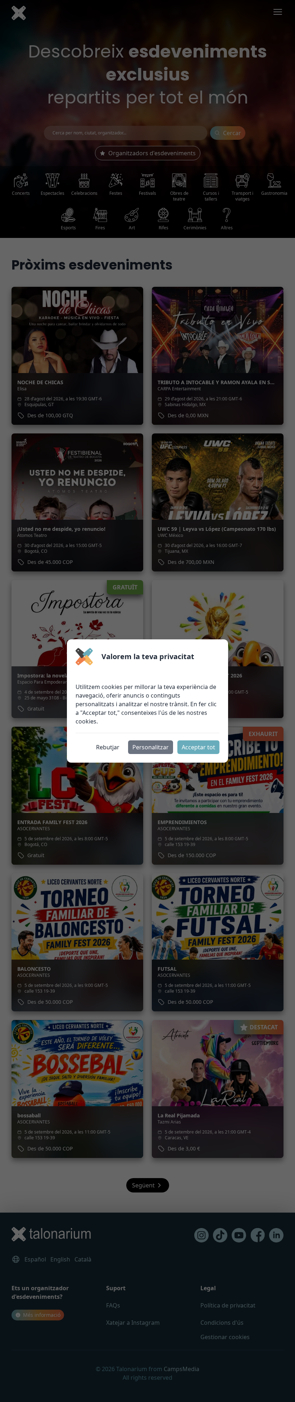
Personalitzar (150, 747)
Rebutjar (107, 747)
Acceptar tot (198, 747)
